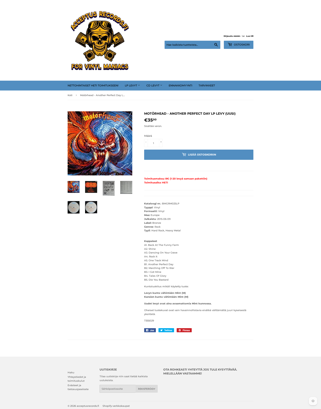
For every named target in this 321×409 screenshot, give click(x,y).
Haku (71, 372)
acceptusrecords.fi (88, 405)
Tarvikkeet (207, 85)
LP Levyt (131, 85)
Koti (70, 95)
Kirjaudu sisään (232, 36)
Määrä (148, 136)
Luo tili (249, 36)
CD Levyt (153, 85)
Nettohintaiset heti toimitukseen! (93, 85)
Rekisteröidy (146, 388)
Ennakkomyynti (180, 85)
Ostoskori (241, 44)
